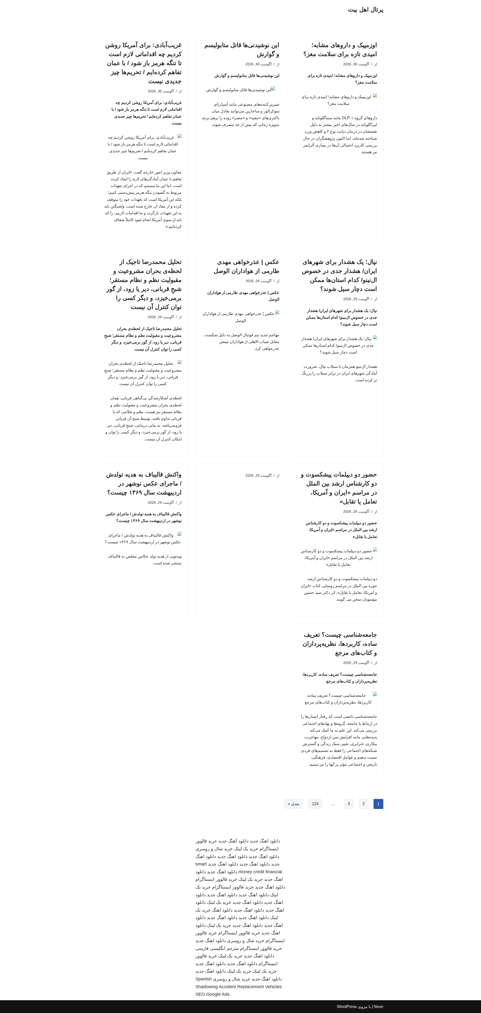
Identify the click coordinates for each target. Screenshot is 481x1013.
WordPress (347, 1006)
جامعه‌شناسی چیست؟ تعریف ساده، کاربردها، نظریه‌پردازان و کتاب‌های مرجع (340, 643)
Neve (378, 1006)
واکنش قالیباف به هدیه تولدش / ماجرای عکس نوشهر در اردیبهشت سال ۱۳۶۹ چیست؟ (144, 483)
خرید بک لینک (246, 848)
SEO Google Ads (212, 994)
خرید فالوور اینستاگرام (216, 879)
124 (315, 804)
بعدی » (293, 804)
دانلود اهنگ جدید (265, 840)
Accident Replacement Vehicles (250, 986)
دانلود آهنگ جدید (233, 840)
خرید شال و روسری (214, 848)
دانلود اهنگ (222, 910)
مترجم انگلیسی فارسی (217, 948)
